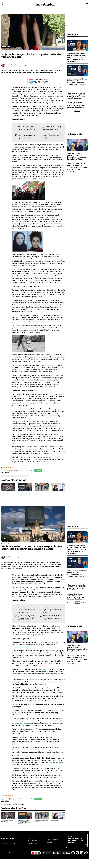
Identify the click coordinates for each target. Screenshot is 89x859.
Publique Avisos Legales (52, 840)
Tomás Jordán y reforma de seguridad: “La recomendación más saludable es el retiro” (77, 82)
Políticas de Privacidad (33, 843)
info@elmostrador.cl (12, 843)
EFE (9, 556)
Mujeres (20, 476)
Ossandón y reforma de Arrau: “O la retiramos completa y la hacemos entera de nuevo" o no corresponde (76, 57)
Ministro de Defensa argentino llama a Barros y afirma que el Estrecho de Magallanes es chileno (52, 129)
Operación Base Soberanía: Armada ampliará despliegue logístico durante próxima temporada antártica (26, 136)
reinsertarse (46, 671)
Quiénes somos (31, 838)
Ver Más (27, 65)
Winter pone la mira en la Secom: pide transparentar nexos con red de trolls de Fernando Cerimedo (76, 95)
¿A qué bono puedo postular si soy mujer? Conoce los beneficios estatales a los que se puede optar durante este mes (24, 493)
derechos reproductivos (18, 804)
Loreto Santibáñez (12, 64)
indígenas (23, 723)
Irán (16, 476)
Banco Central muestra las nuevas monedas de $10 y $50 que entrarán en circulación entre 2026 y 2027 (26, 129)
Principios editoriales (32, 841)
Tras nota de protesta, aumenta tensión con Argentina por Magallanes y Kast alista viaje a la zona (52, 136)
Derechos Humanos (6, 804)
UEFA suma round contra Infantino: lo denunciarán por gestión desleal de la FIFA (77, 156)
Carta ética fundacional (33, 840)
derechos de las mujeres (7, 476)
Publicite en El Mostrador (52, 839)
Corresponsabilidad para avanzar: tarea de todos (41, 492)
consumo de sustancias (20, 647)
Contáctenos (49, 842)
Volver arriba (4, 852)
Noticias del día (74, 134)
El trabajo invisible (55, 491)
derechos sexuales (55, 762)
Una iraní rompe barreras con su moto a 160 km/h (7, 492)
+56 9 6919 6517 (4, 843)
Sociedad (26, 476)
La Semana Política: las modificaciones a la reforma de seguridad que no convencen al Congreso (77, 167)
